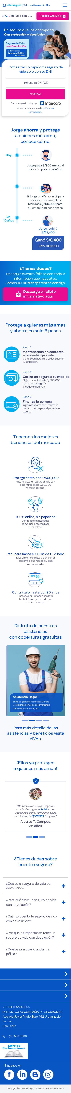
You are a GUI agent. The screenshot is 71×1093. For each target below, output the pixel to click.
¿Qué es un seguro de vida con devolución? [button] (29, 886)
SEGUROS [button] (8, 985)
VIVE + (36, 739)
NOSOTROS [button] (9, 974)
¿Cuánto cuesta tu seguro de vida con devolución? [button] (31, 919)
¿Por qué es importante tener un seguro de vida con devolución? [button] (30, 935)
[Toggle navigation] (64, 5)
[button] (25, 720)
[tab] (35, 885)
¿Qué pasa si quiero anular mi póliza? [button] (27, 952)
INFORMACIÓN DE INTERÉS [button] (18, 996)
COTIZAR (35, 94)
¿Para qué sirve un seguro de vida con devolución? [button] (31, 902)
